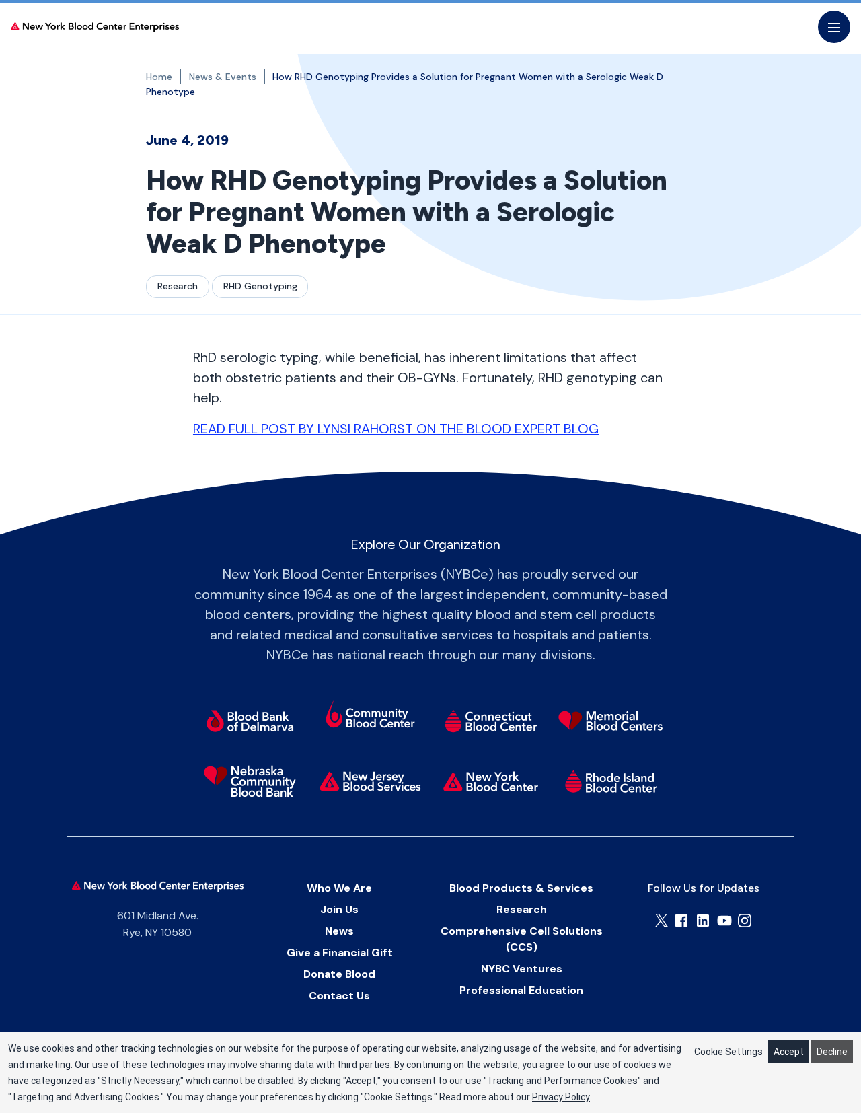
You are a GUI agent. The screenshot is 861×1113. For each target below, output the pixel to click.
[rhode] (611, 781)
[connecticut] (491, 720)
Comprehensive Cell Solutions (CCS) (522, 939)
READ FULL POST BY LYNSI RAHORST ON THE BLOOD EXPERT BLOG (396, 428)
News (339, 931)
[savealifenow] (370, 716)
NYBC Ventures (521, 969)
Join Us (339, 909)
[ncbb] (250, 781)
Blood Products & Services (521, 888)
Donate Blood (339, 974)
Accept (789, 1051)
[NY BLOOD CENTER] (95, 27)
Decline (832, 1051)
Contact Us (339, 996)
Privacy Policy (561, 1096)
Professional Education (521, 990)
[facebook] (681, 920)
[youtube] (724, 920)
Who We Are (339, 888)
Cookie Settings (728, 1051)
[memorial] (611, 720)
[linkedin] (703, 920)
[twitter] (661, 920)
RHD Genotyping (260, 286)
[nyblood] (491, 781)
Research (177, 286)
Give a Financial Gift (340, 952)
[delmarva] (250, 720)
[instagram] (744, 920)
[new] (370, 781)
